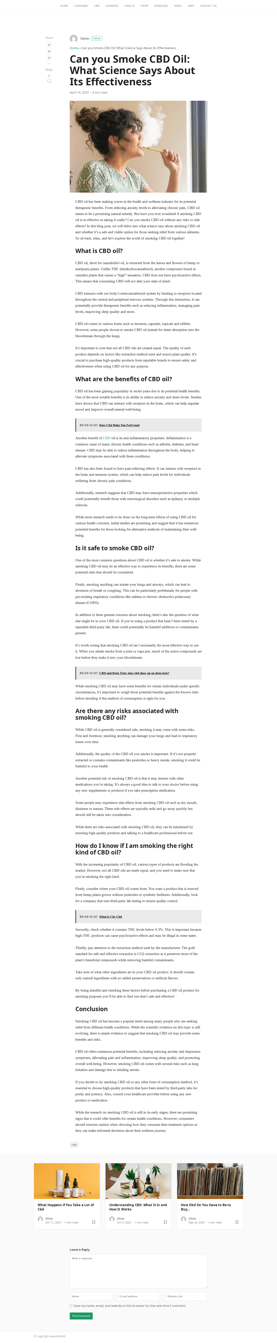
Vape (191, 6)
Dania (90, 38)
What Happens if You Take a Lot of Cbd (66, 1207)
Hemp (144, 6)
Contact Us (208, 6)
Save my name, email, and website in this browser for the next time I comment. (130, 1306)
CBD (97, 6)
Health (130, 6)
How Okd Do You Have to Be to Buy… (206, 1207)
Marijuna (161, 6)
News (178, 6)
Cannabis (81, 6)
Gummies (112, 6)
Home (64, 6)
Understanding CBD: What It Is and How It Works (138, 1207)
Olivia (49, 1218)
